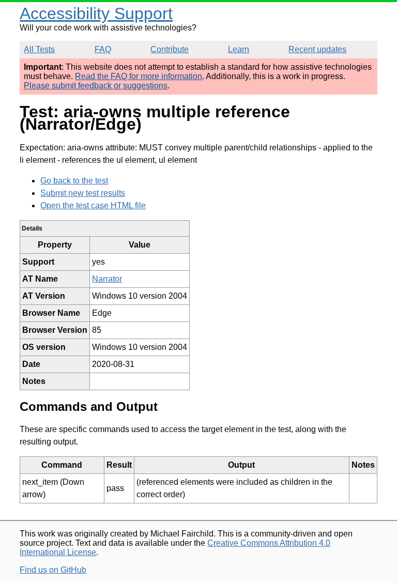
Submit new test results (82, 193)
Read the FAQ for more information (138, 76)
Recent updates (317, 49)
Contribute (169, 49)
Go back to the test (74, 180)
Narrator (107, 278)
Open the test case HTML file (93, 205)
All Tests (39, 49)
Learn (238, 49)
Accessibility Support (96, 13)
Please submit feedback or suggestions (95, 85)
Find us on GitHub (53, 569)
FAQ (103, 49)
